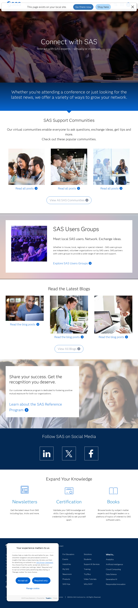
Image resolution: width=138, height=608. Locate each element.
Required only (41, 580)
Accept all (23, 580)
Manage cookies (32, 588)
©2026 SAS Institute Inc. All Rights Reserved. (84, 597)
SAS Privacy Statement (44, 562)
